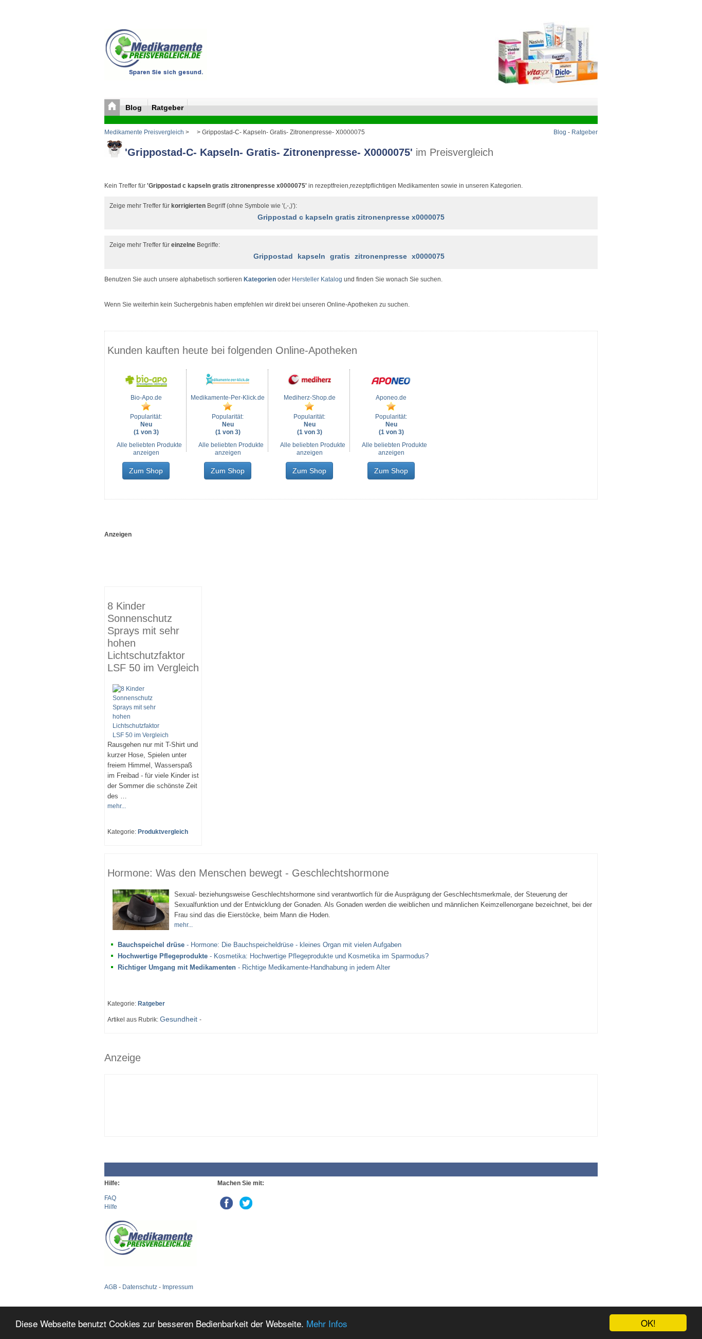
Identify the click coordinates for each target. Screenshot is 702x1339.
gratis (340, 256)
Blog (134, 107)
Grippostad (273, 256)
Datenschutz (139, 1287)
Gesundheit (179, 1019)
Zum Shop (146, 471)
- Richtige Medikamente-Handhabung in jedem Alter (254, 967)
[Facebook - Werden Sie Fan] (227, 1200)
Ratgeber (167, 107)
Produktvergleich (163, 831)
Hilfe (110, 1206)
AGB (110, 1287)
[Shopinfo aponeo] (391, 386)
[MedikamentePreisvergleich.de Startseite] (112, 107)
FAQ (110, 1198)
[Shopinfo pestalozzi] (146, 386)
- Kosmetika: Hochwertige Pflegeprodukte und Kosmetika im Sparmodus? (273, 956)
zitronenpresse (381, 256)
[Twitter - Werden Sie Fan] (246, 1200)
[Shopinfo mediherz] (309, 386)
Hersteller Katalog (317, 279)
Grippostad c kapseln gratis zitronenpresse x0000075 (351, 217)
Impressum (177, 1287)
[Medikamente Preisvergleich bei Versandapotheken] (155, 78)
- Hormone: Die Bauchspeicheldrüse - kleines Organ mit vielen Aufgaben (259, 945)
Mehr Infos (326, 1323)
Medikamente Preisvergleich (144, 132)
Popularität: (146, 424)
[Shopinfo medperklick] (227, 386)
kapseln (311, 256)
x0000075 (428, 256)
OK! (648, 1322)
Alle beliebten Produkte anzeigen (149, 448)
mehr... (116, 806)
